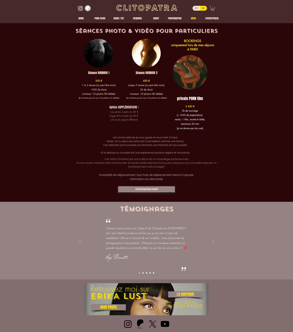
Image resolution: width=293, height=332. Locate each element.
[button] (213, 8)
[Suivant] (213, 242)
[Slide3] (146, 273)
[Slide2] (143, 273)
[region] (146, 299)
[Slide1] (139, 273)
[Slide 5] (153, 273)
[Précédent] (80, 242)
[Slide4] (150, 273)
